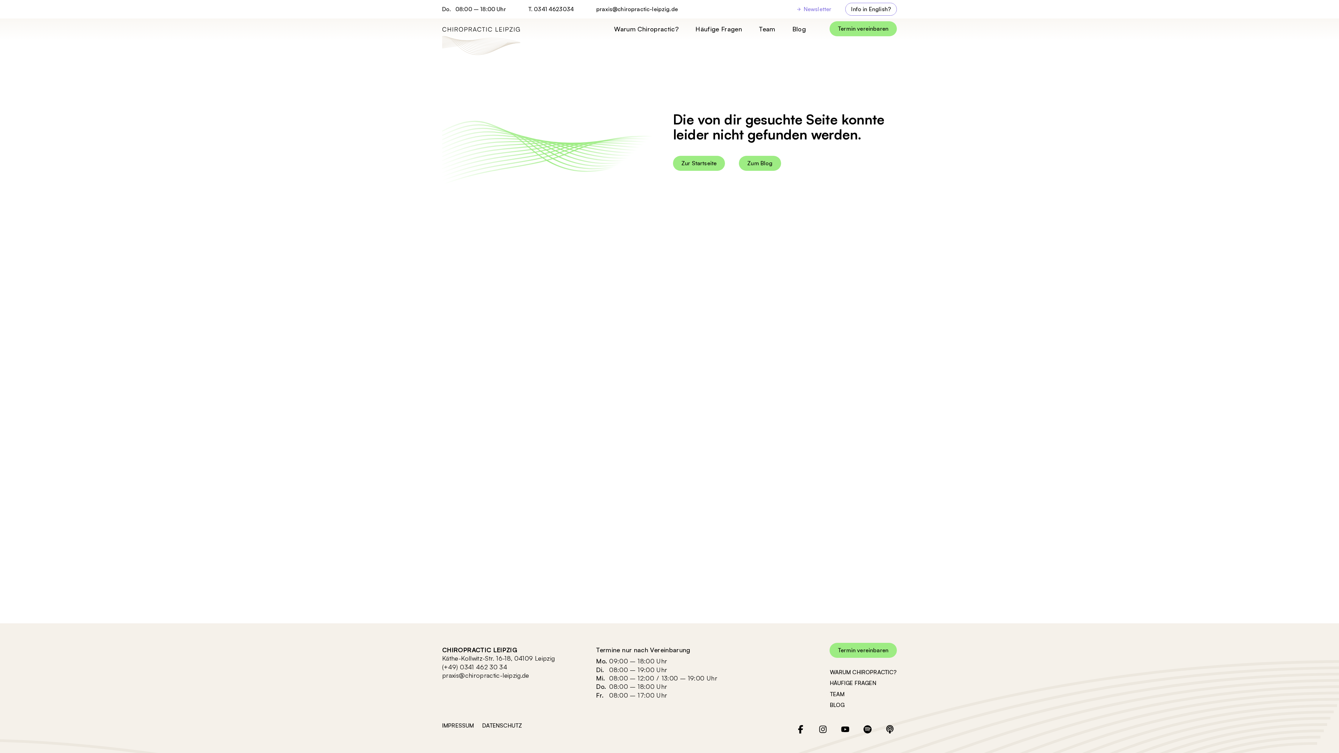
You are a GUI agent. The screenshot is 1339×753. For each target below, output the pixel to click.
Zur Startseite (699, 163)
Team (767, 29)
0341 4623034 (554, 9)
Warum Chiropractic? (646, 29)
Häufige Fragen (718, 29)
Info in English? (871, 9)
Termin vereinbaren (863, 28)
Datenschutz (502, 725)
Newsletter (818, 9)
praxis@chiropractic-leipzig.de (637, 9)
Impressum (458, 725)
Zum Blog (759, 163)
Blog (799, 29)
